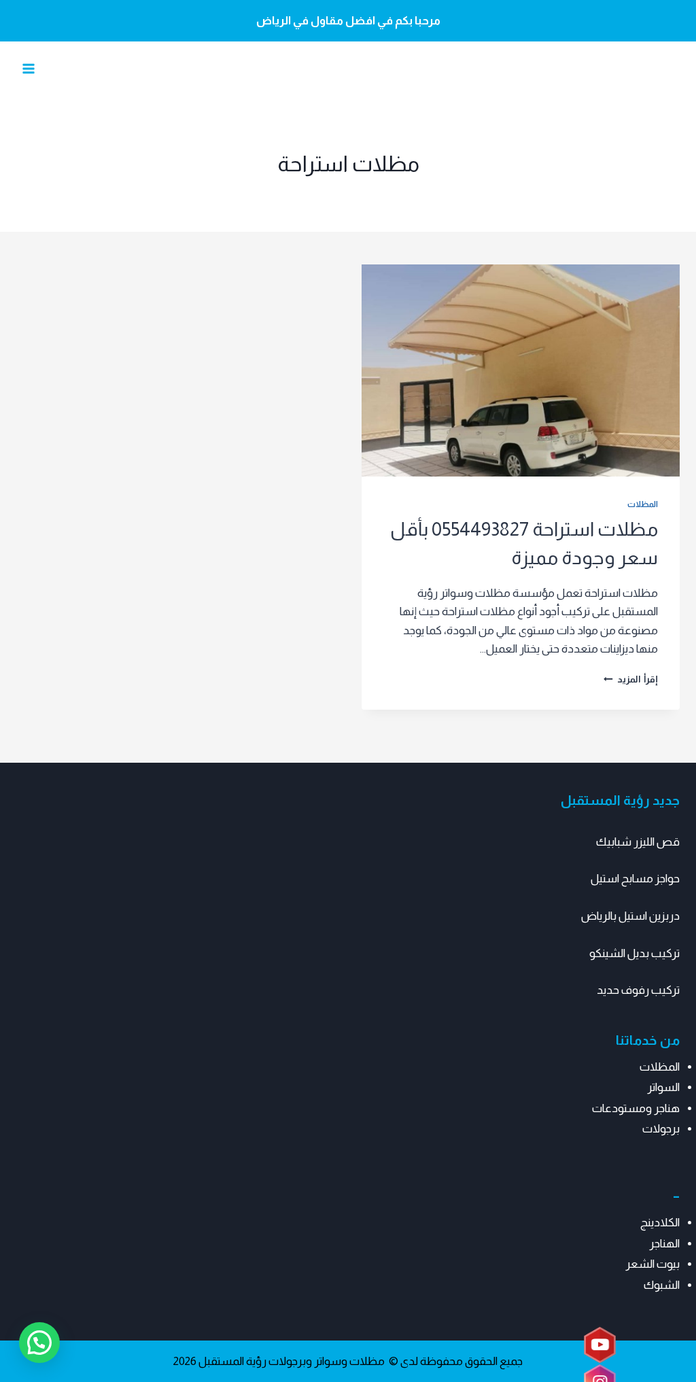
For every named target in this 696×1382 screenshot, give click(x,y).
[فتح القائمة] (28, 69)
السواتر (663, 1087)
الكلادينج (660, 1222)
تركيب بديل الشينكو (634, 953)
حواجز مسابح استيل (635, 878)
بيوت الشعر (652, 1264)
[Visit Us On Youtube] (599, 1345)
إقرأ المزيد (631, 679)
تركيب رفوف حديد (638, 990)
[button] (39, 1342)
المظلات (642, 504)
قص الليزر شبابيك (638, 841)
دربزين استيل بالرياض (630, 916)
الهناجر (664, 1243)
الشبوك (662, 1285)
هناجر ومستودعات (636, 1108)
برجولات (661, 1128)
